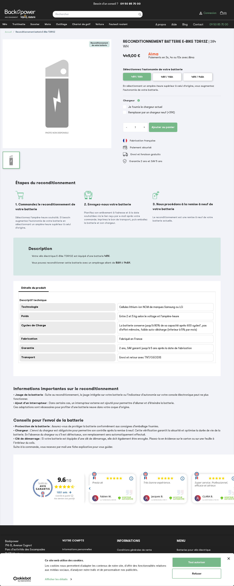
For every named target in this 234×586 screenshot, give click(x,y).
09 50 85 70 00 (130, 3)
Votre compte (73, 540)
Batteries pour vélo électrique (194, 549)
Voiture (100, 24)
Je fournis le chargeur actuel (145, 107)
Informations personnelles (77, 549)
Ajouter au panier (163, 127)
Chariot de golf (81, 24)
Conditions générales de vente (134, 549)
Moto (48, 24)
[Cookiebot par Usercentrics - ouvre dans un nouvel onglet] (22, 579)
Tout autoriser (196, 562)
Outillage (61, 24)
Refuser (196, 573)
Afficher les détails (56, 579)
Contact (198, 24)
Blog (185, 24)
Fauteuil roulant (118, 24)
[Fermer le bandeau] (228, 558)
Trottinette (18, 24)
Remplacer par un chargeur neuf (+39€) (151, 112)
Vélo (4, 24)
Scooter (35, 24)
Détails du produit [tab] (33, 287)
